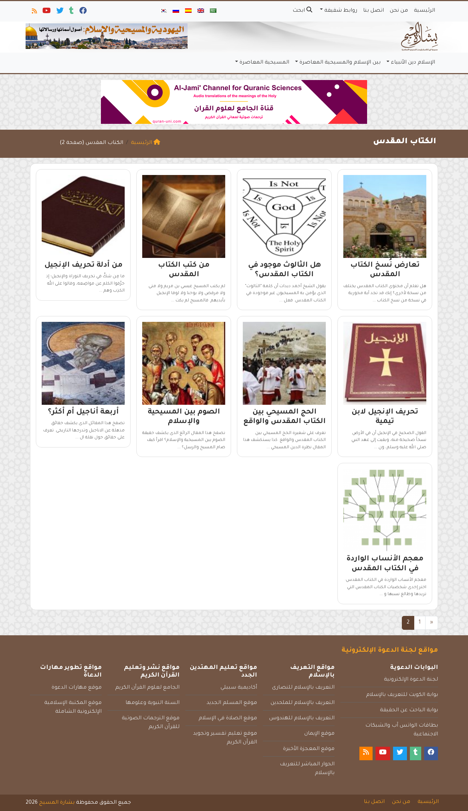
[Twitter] (59, 12)
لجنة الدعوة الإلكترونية (411, 680)
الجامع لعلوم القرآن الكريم (147, 688)
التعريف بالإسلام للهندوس (302, 718)
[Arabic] (213, 11)
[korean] (163, 11)
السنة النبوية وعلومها (152, 703)
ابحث (299, 11)
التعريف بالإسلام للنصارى (303, 688)
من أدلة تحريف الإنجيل (83, 266)
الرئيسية (424, 11)
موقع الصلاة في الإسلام (228, 718)
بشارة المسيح (57, 803)
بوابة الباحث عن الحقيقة (409, 710)
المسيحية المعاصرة (264, 63)
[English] (201, 11)
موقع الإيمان (319, 734)
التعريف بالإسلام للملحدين (303, 703)
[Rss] (34, 12)
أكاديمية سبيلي (238, 688)
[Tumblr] (71, 12)
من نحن (399, 11)
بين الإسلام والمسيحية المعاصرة (340, 63)
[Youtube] (46, 12)
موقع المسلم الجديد (232, 703)
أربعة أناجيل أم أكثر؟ (83, 412)
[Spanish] (188, 11)
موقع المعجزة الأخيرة (309, 749)
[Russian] (176, 11)
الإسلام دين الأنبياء (413, 63)
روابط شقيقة (340, 11)
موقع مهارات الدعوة (77, 688)
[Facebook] (82, 12)
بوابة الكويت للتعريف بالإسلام (402, 695)
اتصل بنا (373, 11)
